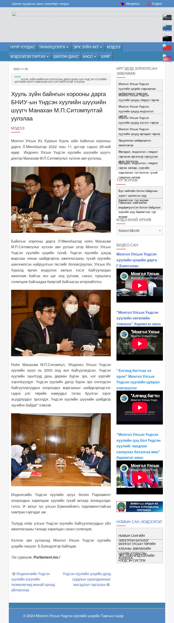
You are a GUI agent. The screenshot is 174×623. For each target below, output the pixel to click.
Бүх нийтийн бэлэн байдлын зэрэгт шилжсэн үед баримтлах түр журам (137, 195)
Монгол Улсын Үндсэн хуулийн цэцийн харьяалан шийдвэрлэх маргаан (137, 88)
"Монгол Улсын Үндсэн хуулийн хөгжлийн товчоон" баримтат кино (138, 318)
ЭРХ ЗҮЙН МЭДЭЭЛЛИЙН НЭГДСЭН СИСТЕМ (136, 557)
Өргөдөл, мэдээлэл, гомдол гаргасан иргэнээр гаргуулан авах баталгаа (138, 156)
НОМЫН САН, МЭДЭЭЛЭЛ (139, 521)
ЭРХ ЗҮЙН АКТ (86, 47)
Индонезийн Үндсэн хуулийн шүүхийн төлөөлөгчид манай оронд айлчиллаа (33, 581)
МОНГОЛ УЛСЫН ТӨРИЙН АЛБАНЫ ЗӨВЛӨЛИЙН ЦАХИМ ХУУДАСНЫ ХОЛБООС (137, 551)
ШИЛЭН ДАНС (66, 56)
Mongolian (132, 3)
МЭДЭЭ (113, 47)
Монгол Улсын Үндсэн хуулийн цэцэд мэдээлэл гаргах (136, 111)
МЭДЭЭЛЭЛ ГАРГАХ (28, 56)
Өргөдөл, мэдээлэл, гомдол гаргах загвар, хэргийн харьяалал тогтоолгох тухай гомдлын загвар (138, 170)
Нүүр (17, 76)
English (156, 3)
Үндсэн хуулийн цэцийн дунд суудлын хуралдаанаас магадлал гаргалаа (87, 579)
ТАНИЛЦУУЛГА (52, 47)
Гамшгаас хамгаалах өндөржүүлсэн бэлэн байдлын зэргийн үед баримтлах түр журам (139, 209)
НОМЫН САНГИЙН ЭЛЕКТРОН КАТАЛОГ (133, 538)
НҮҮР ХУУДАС (22, 47)
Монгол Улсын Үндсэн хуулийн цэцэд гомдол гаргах (138, 97)
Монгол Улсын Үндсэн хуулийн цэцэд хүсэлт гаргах (138, 120)
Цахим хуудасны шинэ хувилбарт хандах (40, 3)
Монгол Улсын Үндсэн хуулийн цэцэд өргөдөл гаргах (139, 131)
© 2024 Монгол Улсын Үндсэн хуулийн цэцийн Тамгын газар (73, 615)
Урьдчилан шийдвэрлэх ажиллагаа (134, 142)
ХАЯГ (106, 56)
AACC (88, 56)
